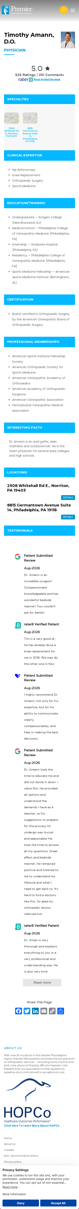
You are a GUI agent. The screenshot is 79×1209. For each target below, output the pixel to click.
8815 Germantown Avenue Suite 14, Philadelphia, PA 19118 (39, 507)
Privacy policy (13, 1162)
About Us (9, 1144)
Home (8, 1138)
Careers (9, 1150)
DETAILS (68, 497)
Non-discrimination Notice (21, 1156)
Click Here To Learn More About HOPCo (31, 1125)
